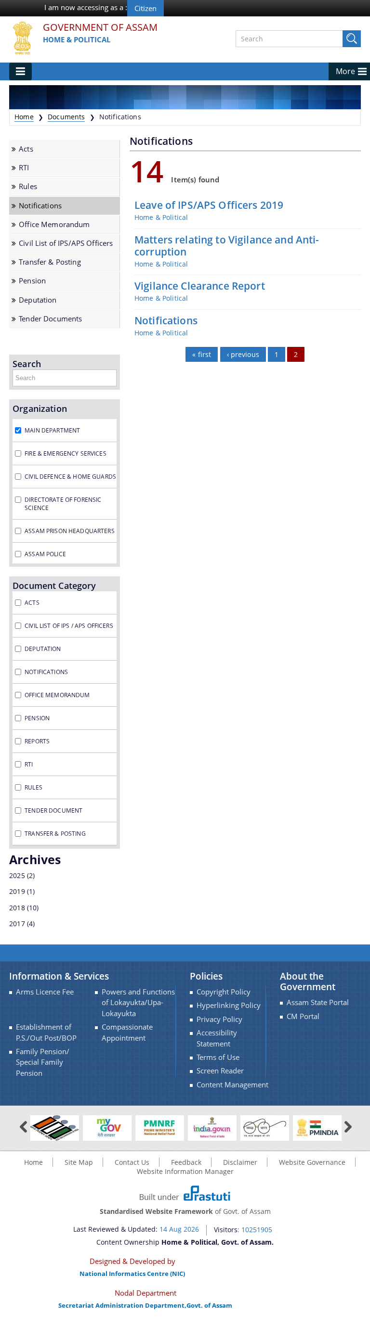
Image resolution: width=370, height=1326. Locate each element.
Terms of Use (218, 1057)
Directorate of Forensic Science (63, 504)
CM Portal (303, 1016)
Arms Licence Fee (45, 992)
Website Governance (312, 1162)
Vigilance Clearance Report (199, 286)
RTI (24, 168)
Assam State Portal (318, 1002)
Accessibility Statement (217, 1038)
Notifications (40, 206)
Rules (28, 186)
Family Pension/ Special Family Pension (42, 1062)
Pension (32, 281)
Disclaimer (240, 1162)
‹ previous (243, 354)
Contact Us (132, 1162)
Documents (66, 116)
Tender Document (53, 810)
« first (201, 354)
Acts (26, 149)
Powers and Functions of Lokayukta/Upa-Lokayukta (138, 1003)
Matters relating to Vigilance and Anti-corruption (226, 246)
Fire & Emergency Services (65, 453)
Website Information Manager (185, 1171)
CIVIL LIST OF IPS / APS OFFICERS (69, 626)
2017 (17, 923)
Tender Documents (50, 319)
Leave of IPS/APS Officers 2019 (208, 205)
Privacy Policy (219, 1019)
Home (24, 116)
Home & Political (76, 39)
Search (27, 364)
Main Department (52, 430)
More (345, 71)
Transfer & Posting (50, 262)
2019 (17, 891)
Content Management (232, 1085)
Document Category (54, 585)
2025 (17, 875)
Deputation (37, 300)
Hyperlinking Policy (229, 1005)
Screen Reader (220, 1071)
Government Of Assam (100, 28)
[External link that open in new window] (54, 1127)
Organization (40, 408)
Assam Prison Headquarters (70, 531)
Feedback (186, 1162)
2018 (17, 907)
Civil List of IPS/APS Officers (66, 243)
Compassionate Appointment (127, 1032)
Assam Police (45, 554)
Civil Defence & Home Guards (70, 476)
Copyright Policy (224, 992)
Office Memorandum (54, 224)
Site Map (79, 1162)
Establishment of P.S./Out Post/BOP (46, 1032)
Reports (37, 741)
